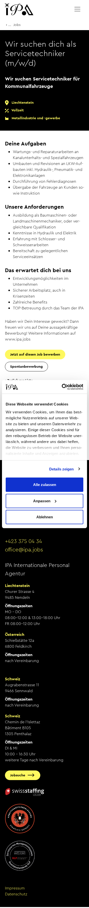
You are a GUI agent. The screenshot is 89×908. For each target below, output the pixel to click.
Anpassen (41, 501)
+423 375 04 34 (23, 541)
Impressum (15, 888)
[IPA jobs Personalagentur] (19, 9)
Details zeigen (61, 469)
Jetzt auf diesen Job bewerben (35, 354)
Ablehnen (44, 517)
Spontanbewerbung (26, 366)
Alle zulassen (44, 485)
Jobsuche (17, 775)
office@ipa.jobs (24, 550)
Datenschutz (16, 894)
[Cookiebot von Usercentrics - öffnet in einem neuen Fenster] (62, 386)
